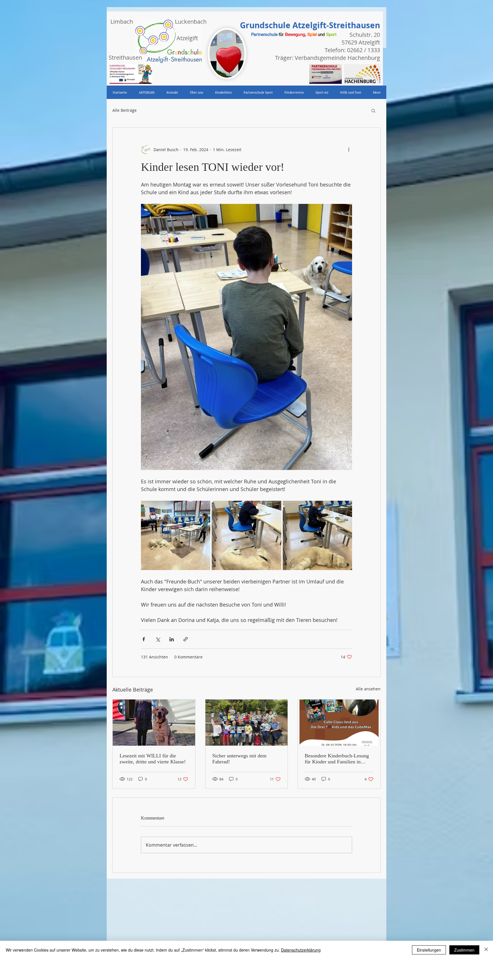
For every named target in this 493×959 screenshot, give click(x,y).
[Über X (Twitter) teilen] (157, 639)
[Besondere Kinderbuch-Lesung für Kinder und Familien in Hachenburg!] (339, 723)
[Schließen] (486, 949)
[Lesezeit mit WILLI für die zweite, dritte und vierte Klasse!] (154, 723)
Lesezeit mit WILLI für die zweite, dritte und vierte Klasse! (153, 759)
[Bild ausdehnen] (175, 535)
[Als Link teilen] (185, 639)
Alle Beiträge (124, 110)
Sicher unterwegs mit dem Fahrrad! (239, 759)
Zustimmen (464, 950)
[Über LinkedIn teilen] (171, 639)
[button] (373, 110)
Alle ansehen (368, 689)
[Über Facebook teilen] (143, 639)
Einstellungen (429, 950)
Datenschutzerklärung (301, 950)
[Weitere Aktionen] (348, 149)
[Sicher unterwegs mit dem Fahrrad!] (246, 723)
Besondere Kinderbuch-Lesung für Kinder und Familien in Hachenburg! (337, 759)
